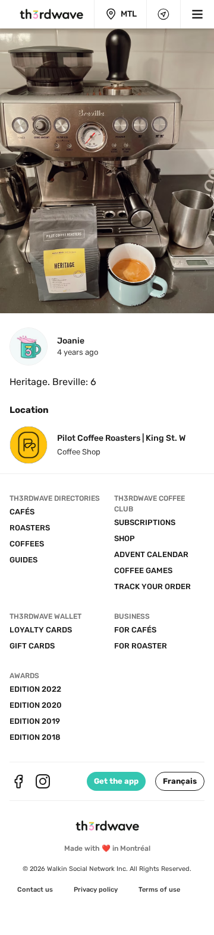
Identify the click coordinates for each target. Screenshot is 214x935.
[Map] (163, 14)
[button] (179, 781)
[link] (35, 890)
